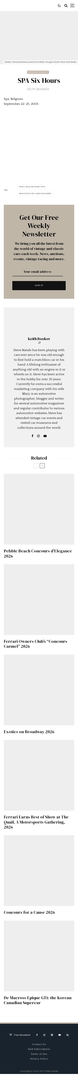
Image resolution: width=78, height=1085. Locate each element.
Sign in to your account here (47, 777)
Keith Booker (38, 89)
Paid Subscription (39, 1049)
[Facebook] (37, 1035)
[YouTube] (60, 1035)
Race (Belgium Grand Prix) (32, 187)
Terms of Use (39, 1054)
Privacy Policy (39, 1058)
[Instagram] (44, 1035)
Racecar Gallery (38, 72)
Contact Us (39, 1044)
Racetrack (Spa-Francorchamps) (35, 193)
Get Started (39, 761)
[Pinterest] (52, 1035)
